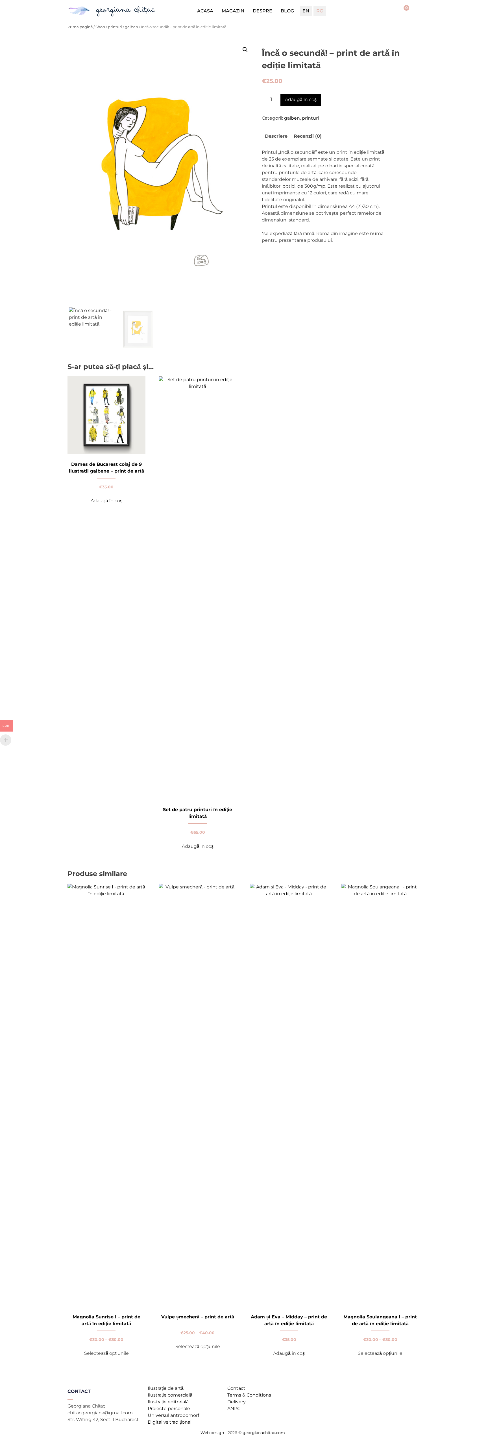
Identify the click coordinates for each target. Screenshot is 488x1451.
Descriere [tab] (276, 136)
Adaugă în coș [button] (106, 500)
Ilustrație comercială (170, 1395)
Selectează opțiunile (106, 1353)
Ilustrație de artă (166, 1388)
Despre (262, 11)
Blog (287, 11)
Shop (100, 27)
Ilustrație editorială (168, 1401)
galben (131, 27)
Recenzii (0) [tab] (308, 136)
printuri (115, 27)
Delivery (236, 1401)
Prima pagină (80, 27)
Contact (236, 1388)
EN (305, 11)
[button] (245, 50)
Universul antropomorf (173, 1415)
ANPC (233, 1408)
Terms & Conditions (249, 1395)
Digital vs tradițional (169, 1422)
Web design (212, 1432)
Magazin (233, 11)
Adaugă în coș (301, 99)
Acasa (205, 11)
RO (319, 11)
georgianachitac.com (264, 1432)
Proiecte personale (169, 1408)
